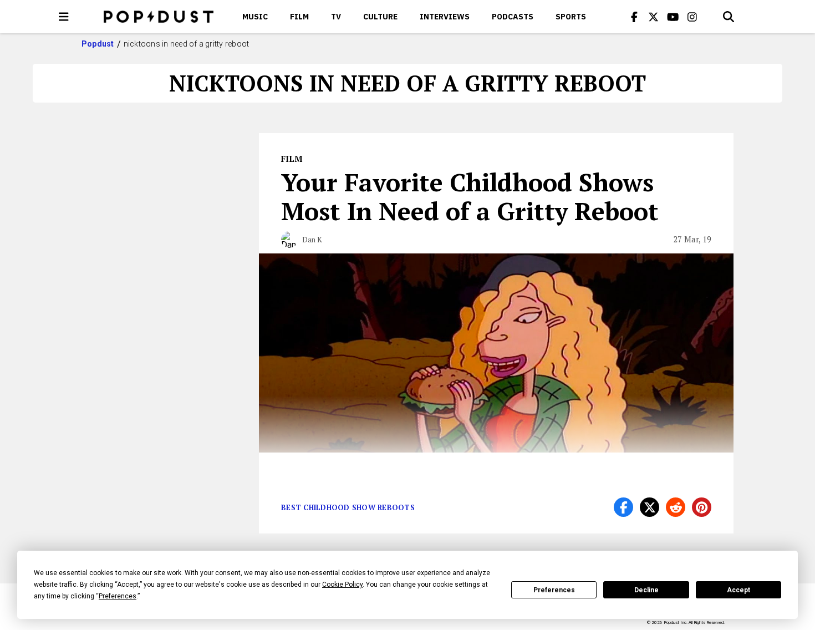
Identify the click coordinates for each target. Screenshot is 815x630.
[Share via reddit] (675, 507)
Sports (571, 17)
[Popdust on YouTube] (673, 16)
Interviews (445, 17)
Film (299, 17)
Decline (646, 590)
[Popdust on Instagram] (692, 16)
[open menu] (63, 16)
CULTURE (380, 17)
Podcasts (512, 17)
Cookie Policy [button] (342, 584)
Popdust (97, 43)
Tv (336, 17)
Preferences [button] (117, 596)
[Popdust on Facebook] (634, 16)
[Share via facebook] (623, 507)
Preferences (554, 590)
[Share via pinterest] (701, 507)
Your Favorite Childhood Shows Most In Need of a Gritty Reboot (470, 196)
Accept (738, 590)
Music (255, 17)
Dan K (312, 240)
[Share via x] (649, 507)
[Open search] (728, 16)
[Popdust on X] (653, 16)
